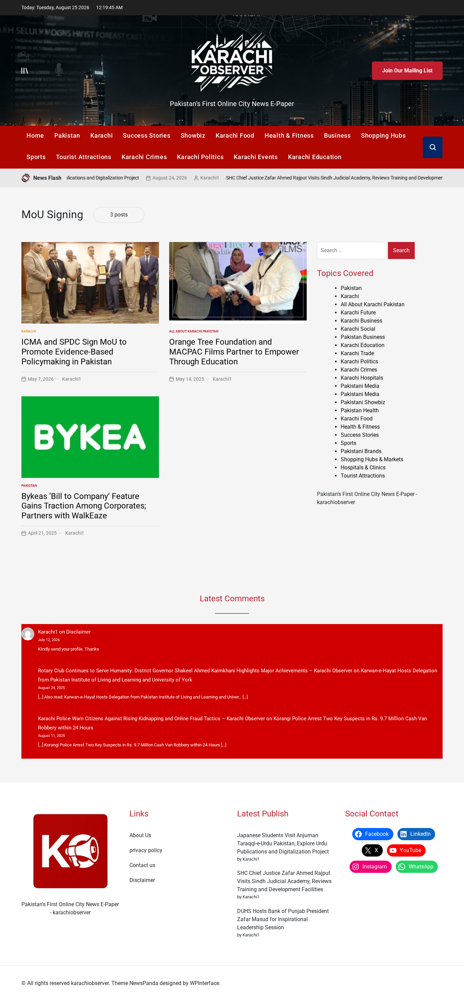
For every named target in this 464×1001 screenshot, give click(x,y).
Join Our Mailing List (407, 70)
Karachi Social (358, 329)
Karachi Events (256, 156)
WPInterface (204, 983)
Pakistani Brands (361, 451)
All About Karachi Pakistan (193, 331)
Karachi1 (170, 177)
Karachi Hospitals (362, 378)
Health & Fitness (289, 135)
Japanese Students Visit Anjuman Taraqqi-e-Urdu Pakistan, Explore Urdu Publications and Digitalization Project (283, 843)
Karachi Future (358, 312)
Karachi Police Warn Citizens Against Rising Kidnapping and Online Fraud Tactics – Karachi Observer (151, 718)
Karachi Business (361, 320)
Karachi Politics (200, 156)
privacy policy (145, 850)
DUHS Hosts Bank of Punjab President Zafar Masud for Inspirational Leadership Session (283, 919)
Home (35, 135)
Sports (36, 156)
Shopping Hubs (383, 135)
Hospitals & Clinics (363, 467)
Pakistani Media (360, 386)
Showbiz (193, 135)
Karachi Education (315, 156)
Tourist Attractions (83, 156)
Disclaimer (78, 632)
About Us (140, 835)
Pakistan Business (363, 337)
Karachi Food (235, 135)
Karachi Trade (357, 353)
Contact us (142, 865)
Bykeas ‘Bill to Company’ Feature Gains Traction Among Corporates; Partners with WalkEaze (83, 506)
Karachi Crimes (144, 156)
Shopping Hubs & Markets (372, 459)
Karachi (101, 135)
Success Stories (146, 135)
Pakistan (67, 135)
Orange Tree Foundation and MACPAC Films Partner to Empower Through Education (234, 351)
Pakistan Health (360, 410)
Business (337, 135)
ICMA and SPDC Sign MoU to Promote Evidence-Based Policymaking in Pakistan (74, 351)
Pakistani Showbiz (363, 402)
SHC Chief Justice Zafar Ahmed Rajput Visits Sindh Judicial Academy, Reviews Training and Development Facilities (305, 177)
